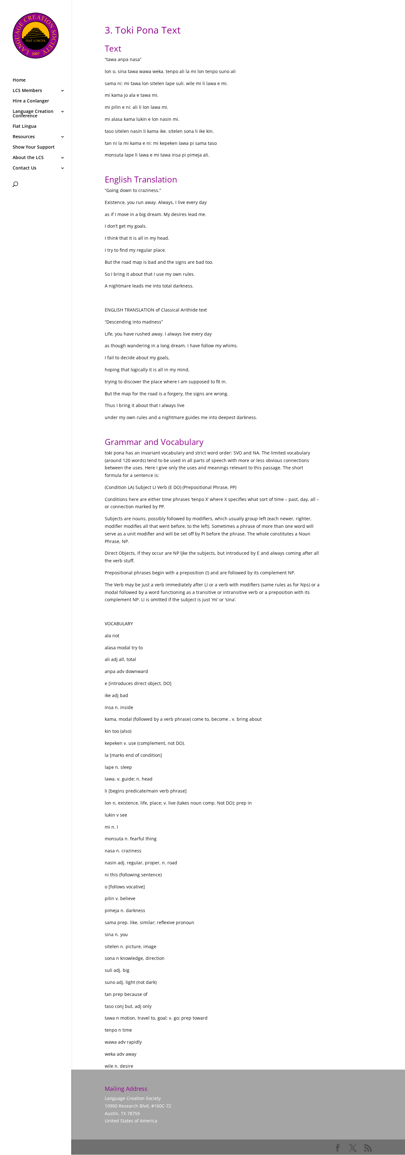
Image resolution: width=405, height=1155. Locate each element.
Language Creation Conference (33, 114)
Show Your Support (34, 147)
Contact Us (24, 168)
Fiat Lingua (24, 126)
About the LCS (28, 157)
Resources (24, 136)
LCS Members (27, 90)
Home (19, 80)
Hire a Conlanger (31, 101)
